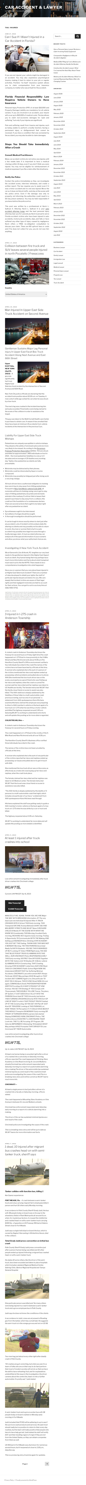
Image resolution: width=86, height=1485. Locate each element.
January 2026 (58, 101)
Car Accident (58, 251)
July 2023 (57, 188)
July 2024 (57, 141)
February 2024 (58, 160)
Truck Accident (59, 283)
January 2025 (58, 117)
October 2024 (58, 129)
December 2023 (59, 168)
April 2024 (57, 153)
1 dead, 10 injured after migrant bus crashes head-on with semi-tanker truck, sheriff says (25, 1150)
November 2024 (59, 125)
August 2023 (58, 184)
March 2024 (58, 156)
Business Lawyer (59, 247)
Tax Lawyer (57, 279)
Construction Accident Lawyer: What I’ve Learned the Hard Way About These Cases (67, 70)
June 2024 (57, 145)
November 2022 (59, 219)
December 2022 (59, 215)
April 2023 (57, 200)
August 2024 (58, 137)
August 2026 (58, 94)
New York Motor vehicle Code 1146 (27, 489)
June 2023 (57, 192)
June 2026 (57, 97)
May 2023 (57, 196)
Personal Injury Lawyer (61, 271)
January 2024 (58, 164)
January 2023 (58, 211)
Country (8, 288)
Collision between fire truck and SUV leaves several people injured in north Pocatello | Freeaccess (26, 249)
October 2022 (58, 223)
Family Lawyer (58, 255)
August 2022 (58, 231)
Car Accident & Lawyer (33, 7)
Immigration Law (59, 259)
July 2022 (57, 235)
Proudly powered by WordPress (26, 1480)
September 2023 (59, 180)
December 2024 (59, 121)
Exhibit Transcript (15, 909)
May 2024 (57, 149)
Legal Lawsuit (58, 263)
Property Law (58, 275)
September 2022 (59, 227)
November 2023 (59, 172)
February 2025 (58, 113)
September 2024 (59, 133)
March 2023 (58, 204)
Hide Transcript (14, 903)
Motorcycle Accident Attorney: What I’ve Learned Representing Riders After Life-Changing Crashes (67, 79)
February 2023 (58, 207)
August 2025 (58, 105)
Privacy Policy (9, 1480)
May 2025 (57, 109)
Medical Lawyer (59, 267)
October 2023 (58, 176)
